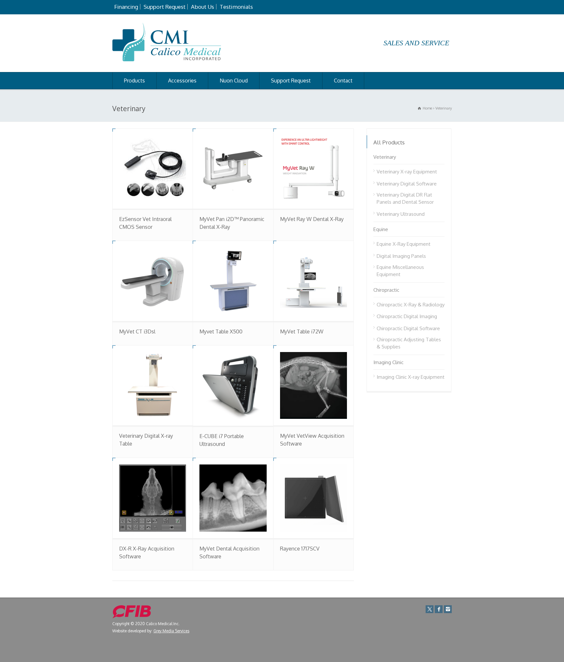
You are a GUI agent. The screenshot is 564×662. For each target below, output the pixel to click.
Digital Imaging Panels (401, 256)
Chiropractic (386, 290)
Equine (380, 229)
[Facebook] (439, 609)
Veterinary (384, 157)
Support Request (164, 6)
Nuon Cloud (234, 80)
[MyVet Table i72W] (313, 280)
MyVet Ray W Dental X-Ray (312, 219)
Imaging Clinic (388, 362)
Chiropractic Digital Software (408, 328)
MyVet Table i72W (301, 331)
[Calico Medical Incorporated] (166, 59)
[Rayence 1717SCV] (313, 497)
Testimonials (236, 6)
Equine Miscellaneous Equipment (400, 271)
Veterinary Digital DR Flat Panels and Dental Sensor (405, 198)
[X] (429, 609)
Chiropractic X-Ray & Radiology (411, 305)
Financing (126, 6)
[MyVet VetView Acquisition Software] (313, 385)
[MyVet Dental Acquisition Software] (232, 497)
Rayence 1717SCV (300, 548)
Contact (343, 80)
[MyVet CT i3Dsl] (152, 280)
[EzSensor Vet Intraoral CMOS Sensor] (152, 168)
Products (134, 80)
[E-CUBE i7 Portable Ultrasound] (232, 385)
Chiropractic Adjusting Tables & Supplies (409, 343)
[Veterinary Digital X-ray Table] (152, 385)
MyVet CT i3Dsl (137, 331)
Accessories (182, 80)
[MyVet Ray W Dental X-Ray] (313, 168)
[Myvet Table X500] (232, 280)
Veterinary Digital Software (407, 184)
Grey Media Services (171, 630)
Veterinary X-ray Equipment (407, 172)
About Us (202, 6)
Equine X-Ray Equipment (404, 244)
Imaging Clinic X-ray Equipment (411, 377)
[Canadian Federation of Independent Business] (131, 616)
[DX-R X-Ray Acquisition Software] (152, 497)
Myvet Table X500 (221, 331)
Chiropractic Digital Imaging (407, 316)
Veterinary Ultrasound (401, 214)
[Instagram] (448, 609)
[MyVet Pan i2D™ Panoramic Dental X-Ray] (232, 168)
